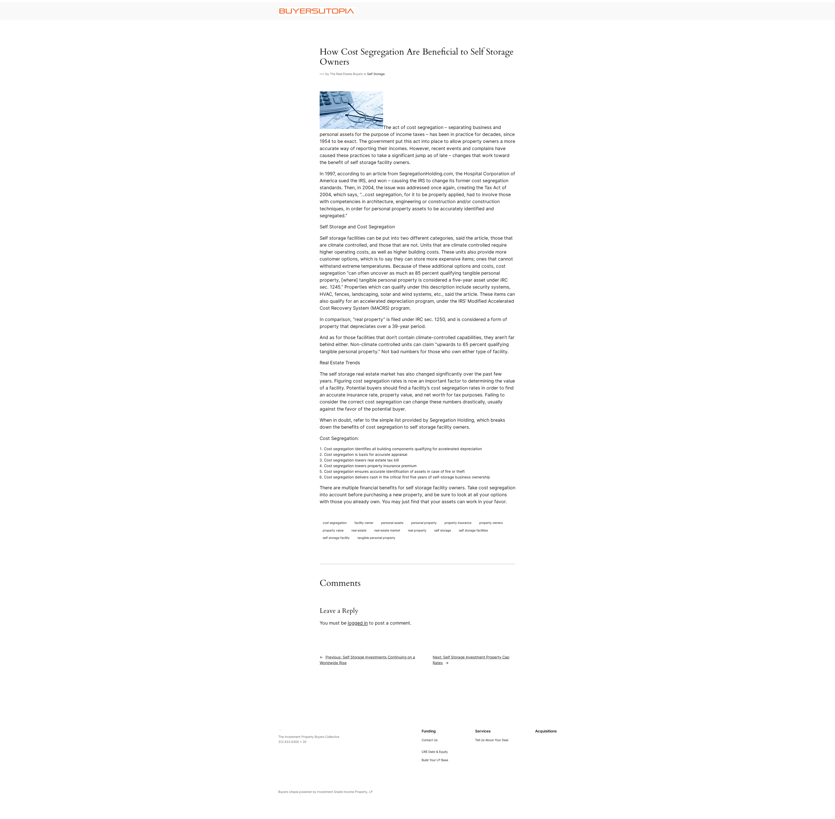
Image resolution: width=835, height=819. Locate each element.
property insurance (457, 523)
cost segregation (335, 523)
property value (333, 530)
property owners (491, 523)
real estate (358, 530)
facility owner (363, 523)
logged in (358, 623)
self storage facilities (473, 530)
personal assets (392, 523)
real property (417, 530)
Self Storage (376, 74)
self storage (442, 530)
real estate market (387, 530)
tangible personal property (376, 538)
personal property (424, 523)
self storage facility (336, 538)
